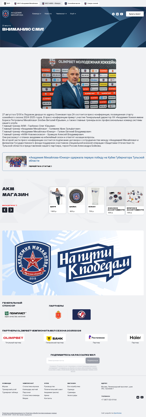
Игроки (5, 386)
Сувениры (72, 392)
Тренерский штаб (9, 389)
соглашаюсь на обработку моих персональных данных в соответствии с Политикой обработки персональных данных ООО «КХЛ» (73, 369)
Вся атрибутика (74, 386)
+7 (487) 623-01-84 (108, 400)
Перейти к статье (40, 166)
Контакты (48, 398)
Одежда (71, 389)
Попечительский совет (53, 389)
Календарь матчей (30, 389)
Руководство (49, 386)
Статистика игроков (31, 386)
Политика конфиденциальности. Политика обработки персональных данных (29, 413)
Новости (48, 14)
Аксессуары (72, 395)
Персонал (27, 392)
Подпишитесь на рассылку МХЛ (73, 355)
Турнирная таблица (10, 392)
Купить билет (135, 14)
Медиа (25, 398)
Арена (46, 395)
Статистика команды (31, 395)
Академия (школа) (51, 392)
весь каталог (9, 205)
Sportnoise (117, 413)
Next (8, 209)
